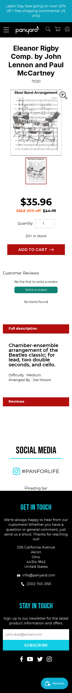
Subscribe (36, 645)
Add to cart (32, 249)
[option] (36, 123)
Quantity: (25, 223)
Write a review (36, 290)
